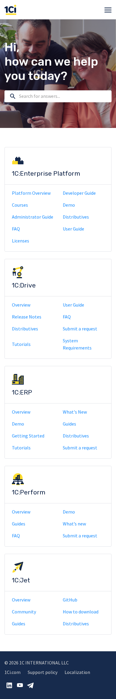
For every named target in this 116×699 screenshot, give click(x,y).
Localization (77, 672)
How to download (80, 612)
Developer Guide (79, 193)
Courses (20, 205)
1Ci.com (12, 672)
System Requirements (77, 344)
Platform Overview (31, 193)
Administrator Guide (32, 217)
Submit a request (80, 329)
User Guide (73, 229)
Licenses (20, 241)
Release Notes (26, 317)
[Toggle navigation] (108, 10)
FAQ (16, 229)
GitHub (70, 600)
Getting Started (28, 436)
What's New (75, 412)
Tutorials (21, 344)
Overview (21, 305)
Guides (69, 424)
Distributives (76, 217)
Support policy (42, 672)
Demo (69, 205)
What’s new (74, 524)
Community (24, 612)
